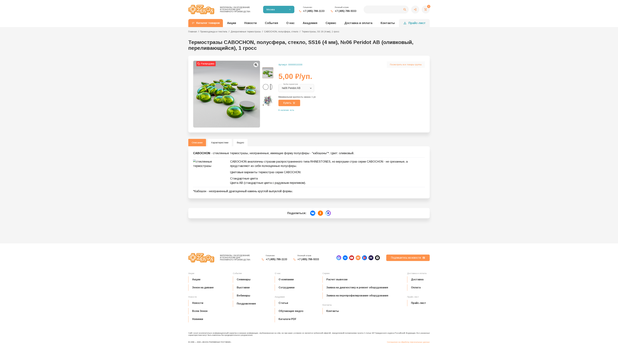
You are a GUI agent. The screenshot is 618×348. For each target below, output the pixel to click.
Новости (197, 303)
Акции (196, 279)
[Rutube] (371, 257)
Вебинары (243, 295)
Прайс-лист (417, 23)
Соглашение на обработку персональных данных (408, 342)
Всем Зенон (199, 311)
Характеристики (219, 142)
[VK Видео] (364, 257)
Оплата (416, 287)
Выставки (243, 287)
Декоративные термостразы (246, 31)
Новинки (197, 319)
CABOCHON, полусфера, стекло (281, 31)
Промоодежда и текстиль (213, 31)
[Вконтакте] (345, 257)
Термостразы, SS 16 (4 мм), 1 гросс (320, 31)
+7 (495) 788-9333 (345, 11)
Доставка (417, 279)
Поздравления (246, 303)
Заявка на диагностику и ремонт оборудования (357, 287)
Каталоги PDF (287, 319)
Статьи (283, 303)
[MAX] (338, 257)
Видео (240, 142)
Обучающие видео (291, 311)
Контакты (388, 23)
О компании (286, 279)
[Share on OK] (320, 213)
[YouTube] (351, 257)
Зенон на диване (203, 287)
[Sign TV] (358, 257)
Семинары (243, 279)
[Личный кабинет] (415, 9)
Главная (192, 31)
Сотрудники (287, 287)
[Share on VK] (312, 213)
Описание (197, 142)
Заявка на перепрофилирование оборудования (357, 295)
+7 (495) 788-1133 (313, 11)
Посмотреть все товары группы (406, 64)
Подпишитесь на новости (406, 257)
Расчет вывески (336, 279)
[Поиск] (386, 9)
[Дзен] (377, 257)
